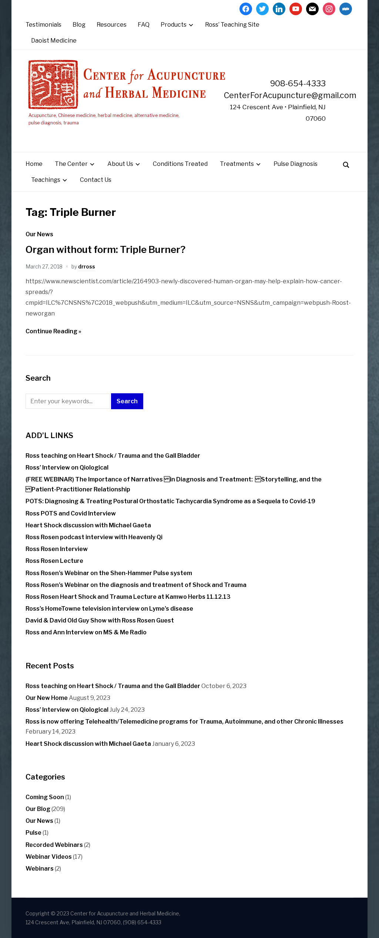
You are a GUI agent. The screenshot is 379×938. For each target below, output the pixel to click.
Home (34, 163)
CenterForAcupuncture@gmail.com (290, 95)
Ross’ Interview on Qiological (67, 467)
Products (174, 24)
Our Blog (38, 808)
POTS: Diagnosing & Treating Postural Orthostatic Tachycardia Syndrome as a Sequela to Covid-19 (170, 501)
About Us (120, 163)
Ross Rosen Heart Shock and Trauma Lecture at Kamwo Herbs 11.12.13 (128, 596)
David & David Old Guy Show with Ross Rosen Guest (100, 620)
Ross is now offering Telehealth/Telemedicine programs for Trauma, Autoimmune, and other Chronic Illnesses (184, 721)
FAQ (144, 24)
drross (86, 266)
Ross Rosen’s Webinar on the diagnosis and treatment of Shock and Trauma (136, 584)
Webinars (40, 868)
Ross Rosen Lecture (54, 560)
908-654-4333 (298, 83)
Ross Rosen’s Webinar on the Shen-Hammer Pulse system (109, 573)
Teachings (45, 179)
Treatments (237, 163)
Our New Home (47, 697)
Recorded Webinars (54, 844)
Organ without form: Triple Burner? (105, 249)
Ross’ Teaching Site (232, 24)
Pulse (33, 832)
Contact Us (95, 179)
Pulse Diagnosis (296, 163)
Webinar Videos (49, 856)
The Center (71, 163)
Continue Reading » (53, 331)
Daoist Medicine (54, 40)
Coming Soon (45, 797)
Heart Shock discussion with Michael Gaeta (88, 525)
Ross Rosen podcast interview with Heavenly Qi (94, 537)
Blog (79, 24)
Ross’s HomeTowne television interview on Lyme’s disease (109, 608)
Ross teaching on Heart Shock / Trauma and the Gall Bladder (113, 455)
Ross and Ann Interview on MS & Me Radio (86, 632)
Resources (112, 24)
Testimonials (43, 24)
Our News (39, 234)
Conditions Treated (180, 163)
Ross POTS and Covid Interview (71, 513)
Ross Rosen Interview (57, 549)
